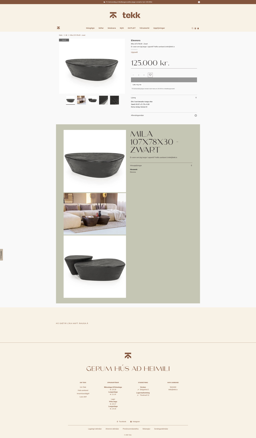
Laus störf (83, 397)
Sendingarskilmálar (161, 429)
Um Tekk (83, 387)
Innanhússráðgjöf (83, 393)
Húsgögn (90, 28)
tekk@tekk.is (173, 389)
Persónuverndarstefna (130, 429)
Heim (60, 35)
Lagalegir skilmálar (95, 429)
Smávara (112, 28)
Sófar (101, 28)
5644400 (173, 387)
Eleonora (135, 40)
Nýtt (122, 28)
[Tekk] (128, 15)
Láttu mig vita (137, 84)
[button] (150, 75)
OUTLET (132, 28)
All (66, 35)
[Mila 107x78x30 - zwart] (92, 66)
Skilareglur (146, 429)
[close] (199, 2)
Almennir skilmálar (112, 429)
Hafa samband (83, 390)
